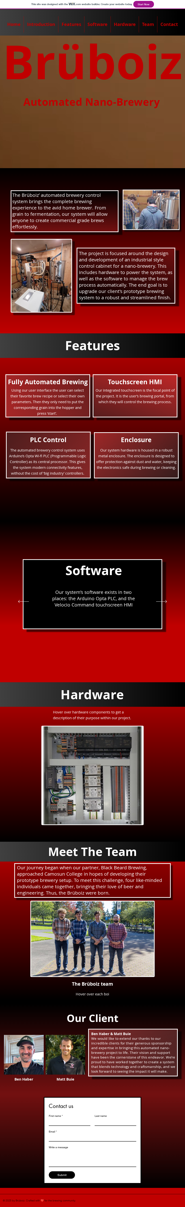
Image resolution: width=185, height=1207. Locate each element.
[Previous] (23, 602)
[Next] (161, 602)
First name (56, 1115)
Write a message (58, 1147)
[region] (70, 745)
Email (53, 1131)
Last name (101, 1115)
